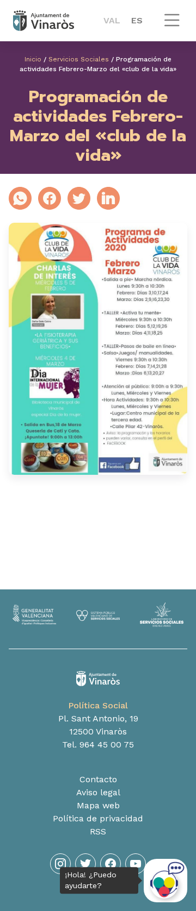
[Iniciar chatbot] (165, 880)
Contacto (98, 779)
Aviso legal (98, 792)
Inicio (32, 59)
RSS (98, 831)
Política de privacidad (98, 818)
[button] (172, 25)
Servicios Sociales (78, 59)
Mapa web (98, 805)
